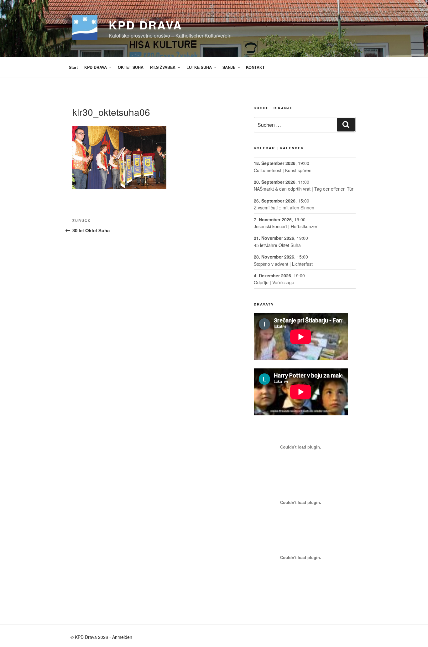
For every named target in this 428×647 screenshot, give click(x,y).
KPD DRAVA (95, 67)
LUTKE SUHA (199, 67)
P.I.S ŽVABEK (162, 67)
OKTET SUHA (131, 67)
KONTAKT (255, 67)
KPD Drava (145, 25)
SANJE (228, 67)
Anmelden (122, 637)
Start (73, 67)
